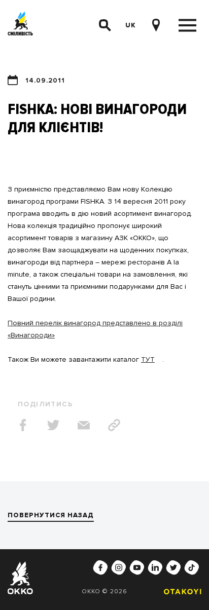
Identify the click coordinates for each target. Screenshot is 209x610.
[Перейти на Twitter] (173, 567)
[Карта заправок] (155, 25)
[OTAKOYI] (180, 591)
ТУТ (148, 359)
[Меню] (187, 25)
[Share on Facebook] (23, 425)
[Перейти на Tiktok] (191, 567)
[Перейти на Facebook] (100, 567)
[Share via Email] (83, 425)
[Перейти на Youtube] (137, 567)
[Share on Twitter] (53, 425)
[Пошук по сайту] (105, 25)
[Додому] (20, 25)
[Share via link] (114, 425)
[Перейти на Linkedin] (155, 567)
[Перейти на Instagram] (118, 567)
